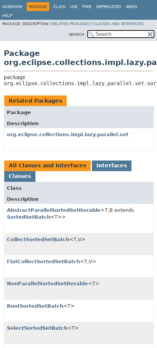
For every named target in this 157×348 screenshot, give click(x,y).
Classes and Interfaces (118, 24)
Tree (86, 7)
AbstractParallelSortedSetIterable (54, 210)
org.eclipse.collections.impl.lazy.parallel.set (67, 134)
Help (7, 15)
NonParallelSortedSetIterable (47, 283)
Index (132, 7)
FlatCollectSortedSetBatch (43, 261)
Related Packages (70, 24)
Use (73, 7)
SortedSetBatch (28, 217)
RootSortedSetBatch (35, 306)
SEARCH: (77, 34)
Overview (12, 7)
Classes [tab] (20, 176)
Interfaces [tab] (111, 165)
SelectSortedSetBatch (37, 328)
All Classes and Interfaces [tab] (47, 165)
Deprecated (108, 7)
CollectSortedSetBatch (38, 239)
